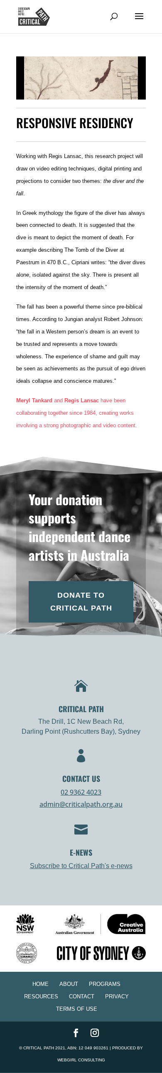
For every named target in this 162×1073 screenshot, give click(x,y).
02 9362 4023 (81, 792)
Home (40, 984)
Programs (104, 984)
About (68, 984)
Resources (41, 996)
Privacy (117, 996)
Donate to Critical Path (81, 601)
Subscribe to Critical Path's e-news (81, 865)
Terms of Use (76, 1009)
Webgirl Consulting (81, 1060)
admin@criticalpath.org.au (81, 804)
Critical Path (38, 1048)
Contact (81, 996)
